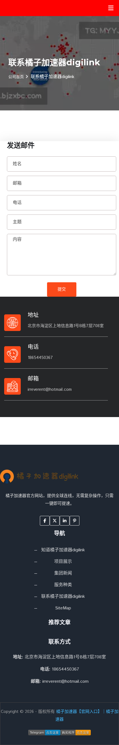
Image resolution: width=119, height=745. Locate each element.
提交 (62, 289)
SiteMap (63, 608)
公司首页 (16, 77)
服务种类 (63, 585)
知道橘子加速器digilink (63, 550)
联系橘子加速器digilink (63, 596)
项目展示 (63, 561)
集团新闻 (63, 573)
